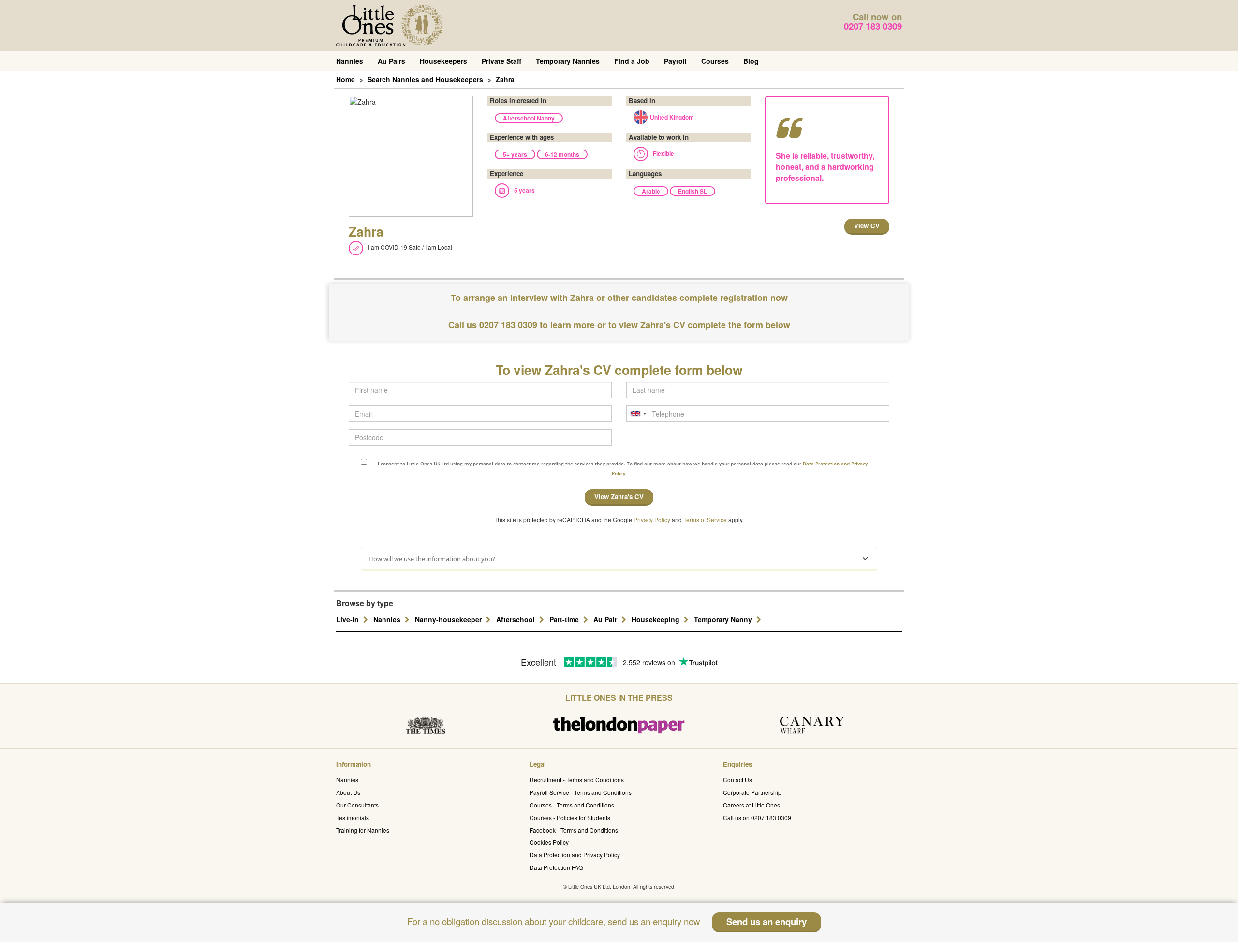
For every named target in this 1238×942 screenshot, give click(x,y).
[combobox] (638, 413)
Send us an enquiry (766, 921)
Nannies (349, 61)
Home (345, 79)
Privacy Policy (652, 519)
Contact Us (737, 780)
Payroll (675, 61)
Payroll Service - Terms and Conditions (581, 792)
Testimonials (352, 817)
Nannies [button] (387, 619)
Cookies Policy (549, 842)
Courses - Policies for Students (570, 817)
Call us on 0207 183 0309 (757, 817)
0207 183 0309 (873, 25)
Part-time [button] (565, 619)
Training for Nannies (362, 830)
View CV (867, 225)
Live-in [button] (348, 619)
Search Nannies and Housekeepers (425, 79)
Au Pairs (391, 61)
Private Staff (501, 61)
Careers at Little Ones (751, 805)
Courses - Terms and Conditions (572, 805)
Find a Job (631, 61)
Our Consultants (357, 805)
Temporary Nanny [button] (724, 619)
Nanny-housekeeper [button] (449, 619)
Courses (715, 61)
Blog (751, 61)
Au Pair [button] (606, 619)
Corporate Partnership (752, 792)
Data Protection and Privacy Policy (575, 855)
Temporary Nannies (568, 61)
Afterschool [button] (516, 619)
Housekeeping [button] (656, 619)
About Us (348, 792)
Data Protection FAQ (556, 867)
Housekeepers (443, 61)
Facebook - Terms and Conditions (574, 830)
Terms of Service (705, 519)
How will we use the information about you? (431, 558)
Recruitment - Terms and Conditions (577, 780)
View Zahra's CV (619, 496)
